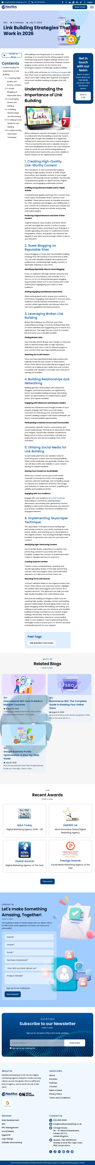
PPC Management (10, 1127)
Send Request (12, 994)
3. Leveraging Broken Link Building (13, 102)
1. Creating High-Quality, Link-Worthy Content (14, 81)
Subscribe (75, 1042)
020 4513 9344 (39, 2)
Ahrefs (62, 276)
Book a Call (80, 7)
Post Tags (34, 637)
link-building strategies (57, 72)
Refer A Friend (55, 1090)
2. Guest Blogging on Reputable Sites (14, 92)
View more (47, 881)
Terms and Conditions (59, 1097)
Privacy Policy (55, 1094)
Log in (90, 2)
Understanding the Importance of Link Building (11, 71)
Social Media (8, 1131)
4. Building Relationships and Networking (14, 113)
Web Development (10, 1120)
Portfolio (53, 1079)
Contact (53, 1086)
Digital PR (6, 1135)
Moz (36, 279)
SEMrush (28, 279)
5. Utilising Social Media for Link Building (15, 123)
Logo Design (7, 1138)
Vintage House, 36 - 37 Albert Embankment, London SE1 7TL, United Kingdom (66, 1132)
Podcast (53, 1083)
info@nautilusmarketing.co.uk (15, 2)
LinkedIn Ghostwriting (12, 1142)
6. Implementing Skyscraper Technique (14, 134)
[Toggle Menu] (91, 7)
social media (56, 498)
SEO (53, 622)
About (52, 1075)
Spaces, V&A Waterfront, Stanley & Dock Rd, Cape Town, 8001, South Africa (68, 1143)
